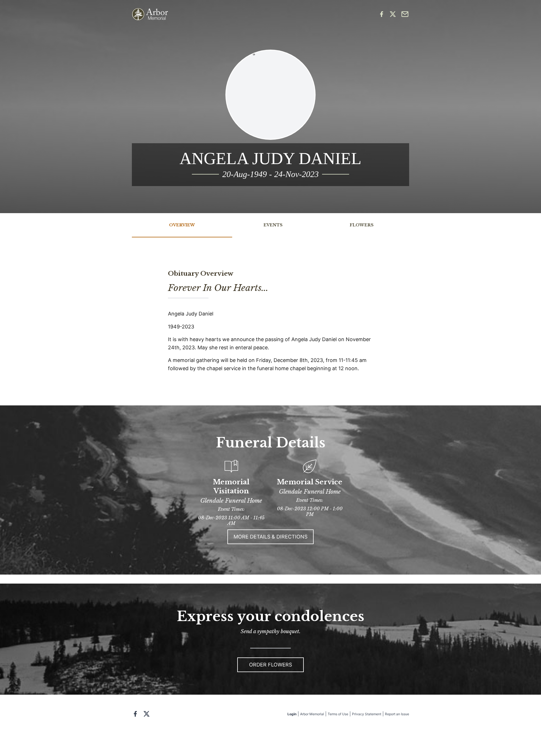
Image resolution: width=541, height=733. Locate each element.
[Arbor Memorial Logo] (150, 14)
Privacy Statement (366, 714)
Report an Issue (397, 714)
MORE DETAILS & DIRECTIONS (270, 537)
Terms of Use (338, 714)
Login (291, 714)
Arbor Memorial (312, 714)
